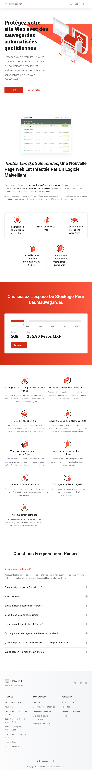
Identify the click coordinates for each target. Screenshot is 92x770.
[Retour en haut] (53, 761)
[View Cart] (71, 4)
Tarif (14, 90)
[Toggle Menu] (5, 4)
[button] (14, 326)
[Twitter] (81, 683)
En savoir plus (34, 90)
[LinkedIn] (86, 683)
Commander (19, 345)
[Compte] (84, 4)
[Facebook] (75, 683)
